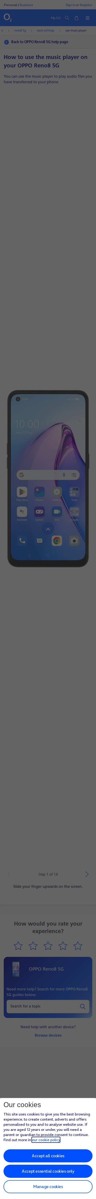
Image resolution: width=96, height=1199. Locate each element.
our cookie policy (46, 1139)
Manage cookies (48, 1186)
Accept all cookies (48, 1156)
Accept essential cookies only (48, 1171)
